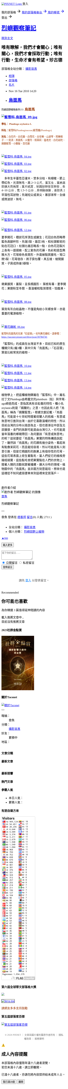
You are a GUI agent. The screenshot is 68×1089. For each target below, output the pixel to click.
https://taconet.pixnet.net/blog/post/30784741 (24, 336)
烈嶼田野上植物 (34, 531)
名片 (12, 84)
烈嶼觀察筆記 (18, 28)
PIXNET (17, 1035)
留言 (30, 517)
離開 (20, 1081)
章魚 (4, 496)
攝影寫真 (31, 68)
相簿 (12, 76)
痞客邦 (21, 517)
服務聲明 (39, 1038)
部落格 (13, 80)
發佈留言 (7, 567)
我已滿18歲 (9, 1081)
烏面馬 (15, 100)
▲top (4, 538)
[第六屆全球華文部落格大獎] (8, 1000)
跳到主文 (7, 38)
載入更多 (7, 545)
